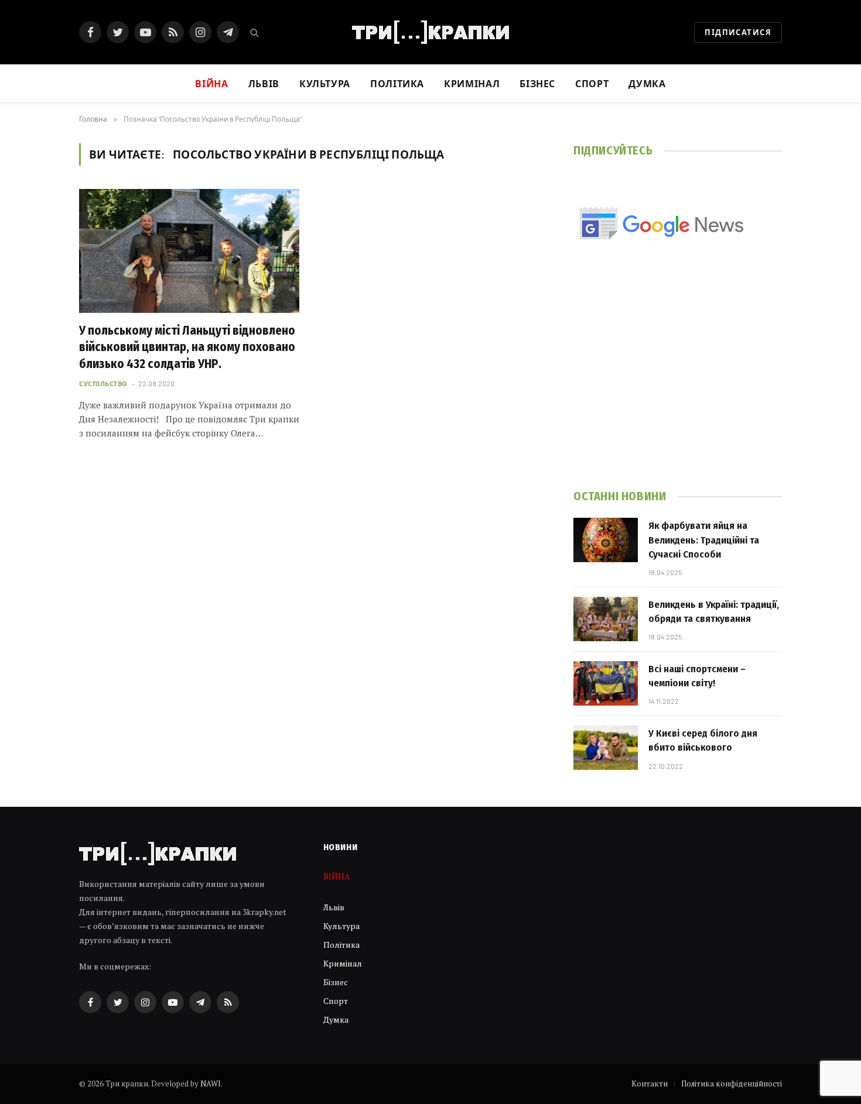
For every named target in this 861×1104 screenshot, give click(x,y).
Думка (646, 83)
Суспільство (103, 383)
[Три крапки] (430, 32)
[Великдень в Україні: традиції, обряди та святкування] (605, 619)
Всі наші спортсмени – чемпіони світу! (697, 676)
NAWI (210, 1083)
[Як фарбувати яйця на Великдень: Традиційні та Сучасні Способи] (605, 540)
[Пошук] (253, 32)
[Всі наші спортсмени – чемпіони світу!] (605, 683)
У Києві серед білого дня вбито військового (702, 740)
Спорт (592, 83)
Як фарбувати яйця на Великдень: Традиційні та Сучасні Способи (703, 540)
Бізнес (537, 83)
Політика (397, 83)
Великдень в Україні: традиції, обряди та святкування (713, 612)
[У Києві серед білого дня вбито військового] (605, 747)
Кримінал (472, 83)
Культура (324, 83)
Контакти (649, 1083)
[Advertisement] (677, 381)
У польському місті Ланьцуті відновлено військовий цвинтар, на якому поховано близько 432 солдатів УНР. (187, 347)
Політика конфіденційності (731, 1083)
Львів (263, 83)
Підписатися (738, 32)
